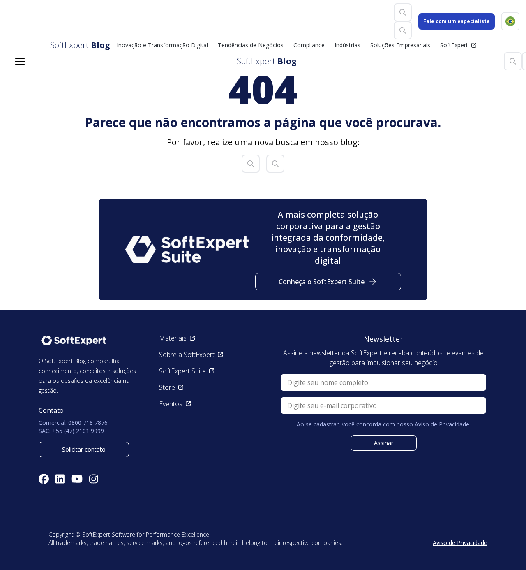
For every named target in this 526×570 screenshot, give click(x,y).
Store (167, 387)
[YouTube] (77, 479)
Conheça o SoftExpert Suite (322, 281)
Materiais (173, 338)
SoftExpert (454, 45)
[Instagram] (94, 479)
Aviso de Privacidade (460, 543)
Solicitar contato (84, 449)
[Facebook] (43, 479)
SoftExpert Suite (182, 370)
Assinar (383, 443)
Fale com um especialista (456, 21)
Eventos (170, 403)
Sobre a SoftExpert (187, 354)
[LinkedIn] (60, 479)
